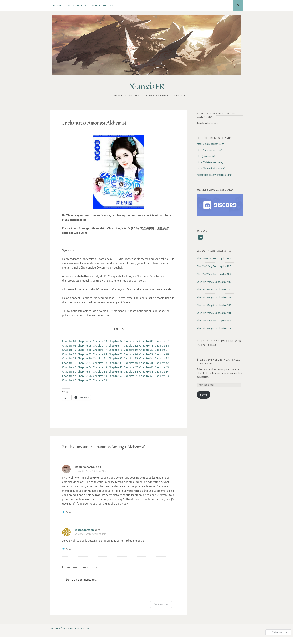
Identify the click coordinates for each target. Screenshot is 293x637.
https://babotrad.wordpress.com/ (214, 174)
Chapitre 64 (69, 380)
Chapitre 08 (69, 345)
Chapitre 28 (162, 354)
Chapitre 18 (115, 349)
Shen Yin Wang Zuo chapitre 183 (214, 297)
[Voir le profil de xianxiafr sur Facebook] (200, 237)
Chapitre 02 (84, 341)
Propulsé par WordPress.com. (70, 628)
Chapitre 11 (115, 345)
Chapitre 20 (146, 349)
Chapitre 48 (146, 367)
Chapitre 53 (115, 371)
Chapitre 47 (131, 367)
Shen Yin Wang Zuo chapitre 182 (214, 305)
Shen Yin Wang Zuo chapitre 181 (214, 313)
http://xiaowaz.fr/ (206, 156)
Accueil (57, 5)
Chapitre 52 (100, 371)
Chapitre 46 (115, 367)
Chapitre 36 (69, 362)
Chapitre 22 (69, 354)
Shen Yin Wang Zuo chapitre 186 (214, 274)
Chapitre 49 (162, 367)
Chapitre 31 (100, 358)
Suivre (203, 394)
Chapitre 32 (115, 358)
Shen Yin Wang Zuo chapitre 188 (214, 258)
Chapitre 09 (84, 345)
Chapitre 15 (69, 349)
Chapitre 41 (146, 362)
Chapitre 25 (115, 354)
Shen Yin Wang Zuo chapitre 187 (214, 266)
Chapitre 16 (84, 349)
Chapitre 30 (84, 358)
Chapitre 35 (162, 358)
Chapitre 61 (131, 375)
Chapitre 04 (115, 341)
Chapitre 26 (131, 354)
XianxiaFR (146, 87)
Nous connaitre (102, 5)
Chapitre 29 (69, 358)
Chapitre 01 (69, 341)
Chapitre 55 (146, 371)
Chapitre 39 (115, 362)
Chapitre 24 (100, 354)
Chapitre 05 (131, 341)
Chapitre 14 (162, 345)
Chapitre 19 (131, 349)
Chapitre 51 (84, 371)
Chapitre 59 (100, 375)
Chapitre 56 (162, 371)
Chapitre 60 (115, 375)
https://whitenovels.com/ (210, 162)
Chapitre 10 (100, 345)
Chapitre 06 (146, 341)
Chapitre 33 (131, 358)
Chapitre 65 (84, 380)
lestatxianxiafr (84, 529)
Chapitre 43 (69, 367)
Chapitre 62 (146, 375)
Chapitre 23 (84, 354)
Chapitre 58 (84, 375)
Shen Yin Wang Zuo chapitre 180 (214, 320)
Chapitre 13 (146, 345)
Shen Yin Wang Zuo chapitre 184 (214, 289)
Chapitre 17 (100, 349)
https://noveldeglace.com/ (211, 168)
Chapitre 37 (84, 362)
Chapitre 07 (162, 341)
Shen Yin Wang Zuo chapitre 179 (214, 328)
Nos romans (76, 5)
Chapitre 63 (162, 375)
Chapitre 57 (69, 375)
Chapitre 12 (131, 345)
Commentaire (161, 604)
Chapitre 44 (84, 367)
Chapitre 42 (162, 362)
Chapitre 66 (100, 380)
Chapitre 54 (131, 371)
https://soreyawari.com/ (209, 150)
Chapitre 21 (162, 349)
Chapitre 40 (131, 362)
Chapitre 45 (100, 367)
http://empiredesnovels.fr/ (210, 144)
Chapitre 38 (100, 362)
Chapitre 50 (69, 371)
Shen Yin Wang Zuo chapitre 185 (214, 282)
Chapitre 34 (146, 358)
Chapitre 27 (146, 354)
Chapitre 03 (100, 341)
